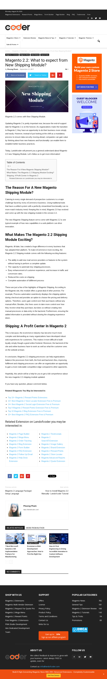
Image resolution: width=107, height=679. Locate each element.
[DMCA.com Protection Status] (80, 631)
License (42, 604)
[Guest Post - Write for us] (87, 114)
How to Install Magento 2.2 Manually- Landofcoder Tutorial (55, 492)
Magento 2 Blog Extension (20, 444)
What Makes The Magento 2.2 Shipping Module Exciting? (30, 173)
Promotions (77, 620)
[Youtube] (100, 18)
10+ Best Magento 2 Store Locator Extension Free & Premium (34, 401)
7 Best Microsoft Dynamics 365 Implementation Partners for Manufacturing (11, 551)
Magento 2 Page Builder (19, 434)
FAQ (73, 14)
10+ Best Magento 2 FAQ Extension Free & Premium (30, 414)
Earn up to (53, 635)
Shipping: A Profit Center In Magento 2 (22, 176)
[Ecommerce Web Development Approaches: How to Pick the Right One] (36, 538)
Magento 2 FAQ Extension (20, 451)
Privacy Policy (44, 608)
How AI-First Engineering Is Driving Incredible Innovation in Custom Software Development (58, 551)
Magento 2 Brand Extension (53, 447)
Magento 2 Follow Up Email (20, 454)
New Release (35, 55)
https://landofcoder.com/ (31, 509)
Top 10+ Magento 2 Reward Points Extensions (27, 397)
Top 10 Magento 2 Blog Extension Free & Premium (29, 411)
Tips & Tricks (44, 55)
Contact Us (43, 620)
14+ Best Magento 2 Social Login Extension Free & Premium (34, 404)
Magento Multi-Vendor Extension (19, 604)
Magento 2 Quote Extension (53, 461)
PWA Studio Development (16, 624)
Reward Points (27, 14)
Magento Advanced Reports (53, 458)
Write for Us (44, 624)
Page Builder (60, 14)
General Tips (77, 604)
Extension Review (29, 38)
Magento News (24, 55)
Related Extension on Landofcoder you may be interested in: (30, 178)
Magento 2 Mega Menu (19, 437)
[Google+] (92, 18)
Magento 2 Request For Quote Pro (20, 608)
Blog (68, 14)
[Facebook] (88, 18)
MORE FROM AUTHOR (35, 528)
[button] (99, 41)
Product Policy (45, 612)
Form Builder (49, 14)
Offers (41, 600)
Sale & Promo (11, 44)
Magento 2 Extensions (14, 600)
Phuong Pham (12, 69)
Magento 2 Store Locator (51, 454)
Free (88, 14)
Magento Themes (85, 38)
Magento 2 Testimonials (51, 434)
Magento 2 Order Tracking (20, 441)
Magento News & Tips (46, 38)
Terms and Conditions (48, 616)
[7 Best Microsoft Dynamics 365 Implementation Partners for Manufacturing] (14, 538)
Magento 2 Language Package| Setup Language (18, 492)
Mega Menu (38, 14)
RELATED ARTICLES (15, 528)
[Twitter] (96, 18)
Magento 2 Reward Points (52, 451)
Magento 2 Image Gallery (52, 444)
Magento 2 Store (13, 38)
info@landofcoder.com (50, 666)
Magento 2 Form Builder (19, 447)
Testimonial (81, 14)
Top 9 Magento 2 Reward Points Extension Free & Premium (33, 408)
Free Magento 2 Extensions (16, 620)
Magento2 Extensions (12, 14)
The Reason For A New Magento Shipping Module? (28, 170)
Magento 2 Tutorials (66, 38)
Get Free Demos (53, 675)
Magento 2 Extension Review (84, 608)
